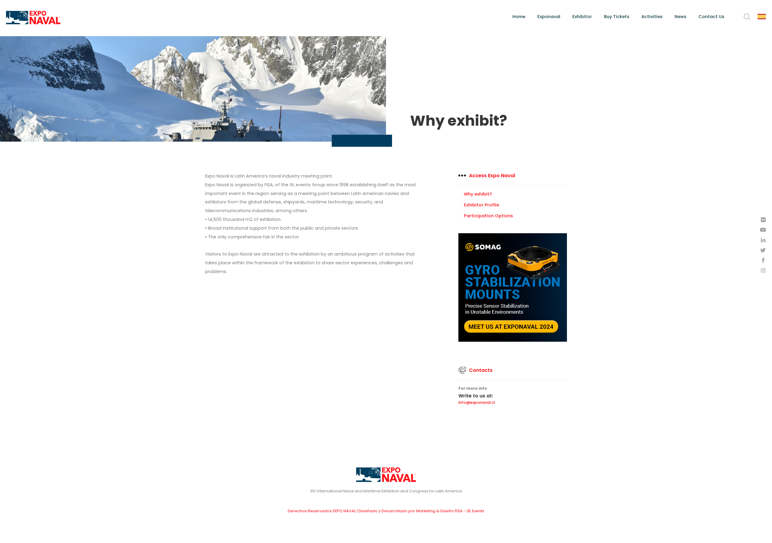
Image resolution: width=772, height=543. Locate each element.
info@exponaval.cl (476, 403)
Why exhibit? (478, 194)
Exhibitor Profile (481, 205)
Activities (652, 17)
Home (518, 17)
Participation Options (488, 216)
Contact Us (711, 17)
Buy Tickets (616, 17)
